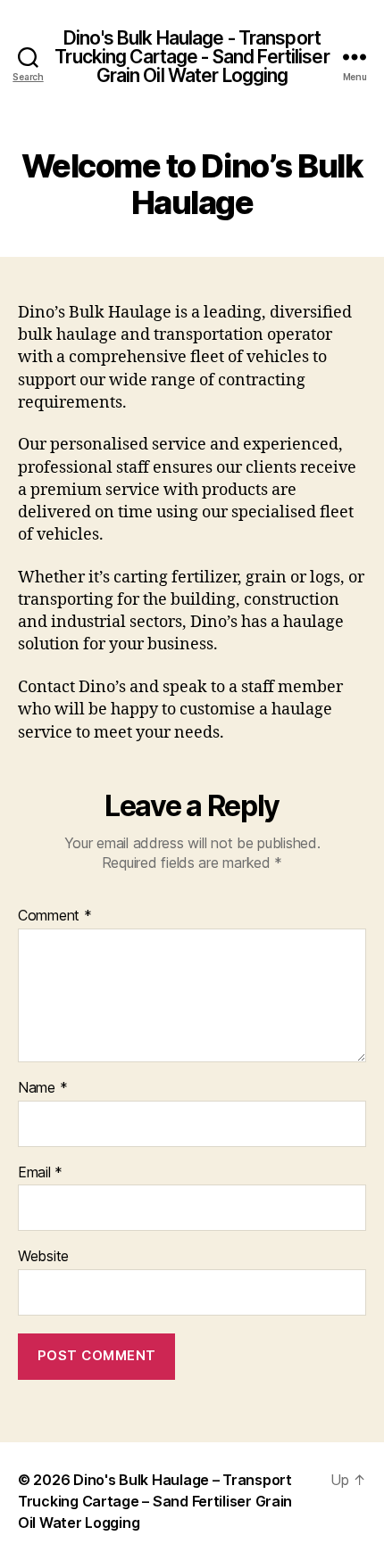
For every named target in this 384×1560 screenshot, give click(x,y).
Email (40, 1173)
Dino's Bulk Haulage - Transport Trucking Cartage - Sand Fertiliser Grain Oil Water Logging (191, 57)
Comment (55, 916)
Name (42, 1088)
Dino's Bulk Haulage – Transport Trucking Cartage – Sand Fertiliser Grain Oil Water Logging (155, 1501)
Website (43, 1257)
